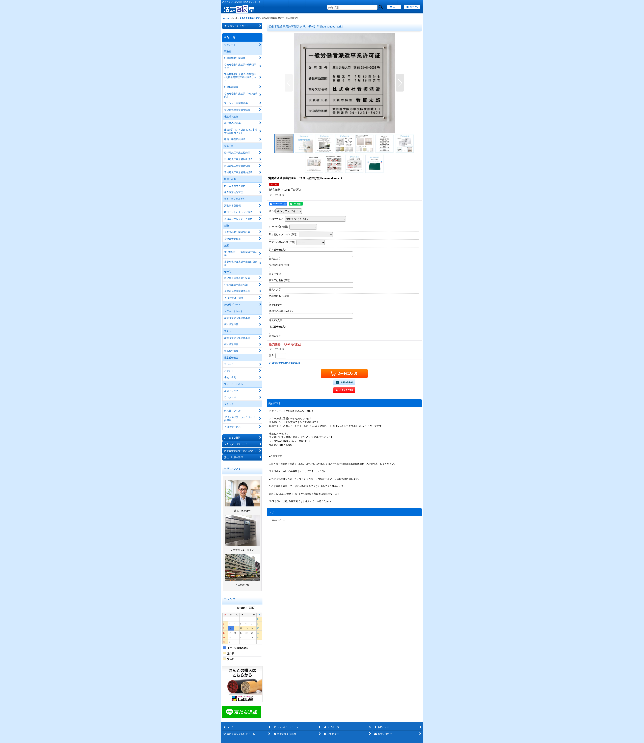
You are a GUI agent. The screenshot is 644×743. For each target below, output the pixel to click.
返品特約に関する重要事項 (286, 363)
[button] (289, 83)
